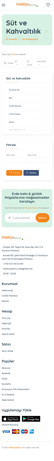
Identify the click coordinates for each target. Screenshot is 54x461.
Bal (10, 98)
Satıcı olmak (7, 351)
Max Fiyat (32, 155)
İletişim (5, 301)
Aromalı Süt (14, 90)
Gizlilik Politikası (10, 295)
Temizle (32, 173)
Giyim (4, 378)
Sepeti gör (6, 323)
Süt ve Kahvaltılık (30, 39)
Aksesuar (6, 368)
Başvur (42, 217)
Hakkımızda (7, 290)
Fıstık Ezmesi (14, 114)
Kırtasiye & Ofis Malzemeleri (15, 389)
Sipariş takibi (8, 334)
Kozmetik (6, 384)
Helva (11, 122)
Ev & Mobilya (8, 394)
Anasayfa (13, 39)
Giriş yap (6, 318)
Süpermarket (8, 400)
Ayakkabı (6, 373)
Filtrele (16, 173)
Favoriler (6, 328)
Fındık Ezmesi (15, 106)
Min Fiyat (10, 155)
